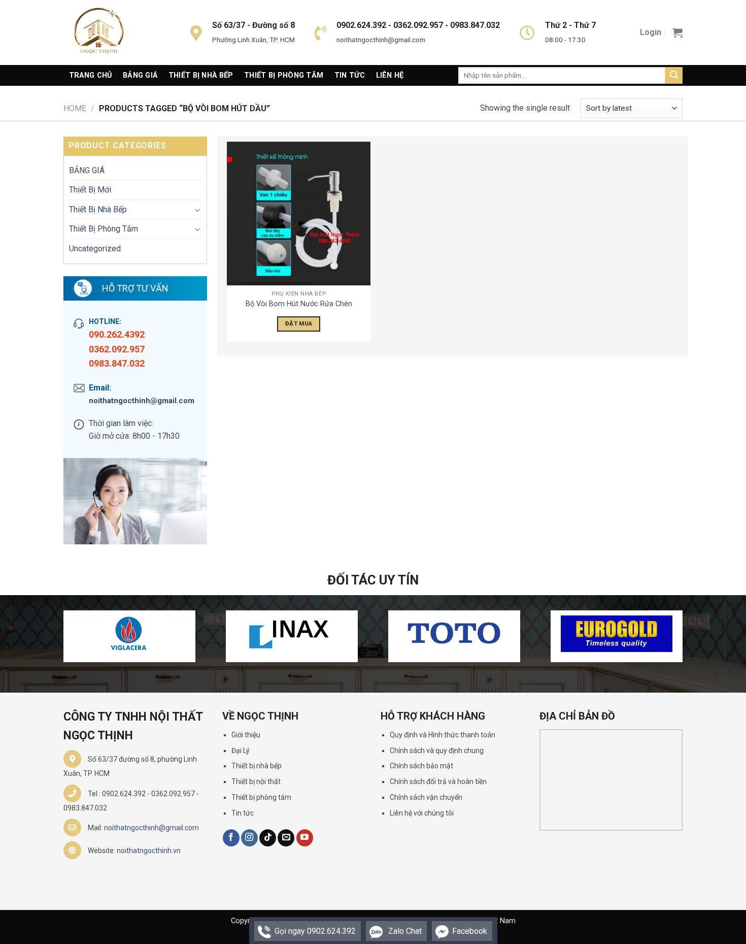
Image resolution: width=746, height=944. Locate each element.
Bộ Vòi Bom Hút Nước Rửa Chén (299, 304)
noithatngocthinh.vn (149, 851)
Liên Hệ (390, 75)
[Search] (674, 75)
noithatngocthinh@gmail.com (141, 400)
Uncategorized (95, 248)
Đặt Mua (298, 323)
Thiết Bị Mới (90, 189)
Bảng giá (140, 75)
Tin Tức (349, 75)
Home (74, 108)
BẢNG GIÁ (87, 170)
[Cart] (677, 32)
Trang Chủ (90, 75)
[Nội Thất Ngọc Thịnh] (114, 32)
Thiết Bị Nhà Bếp (200, 75)
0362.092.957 (117, 349)
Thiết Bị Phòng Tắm (283, 75)
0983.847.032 (117, 363)
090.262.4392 (117, 334)
